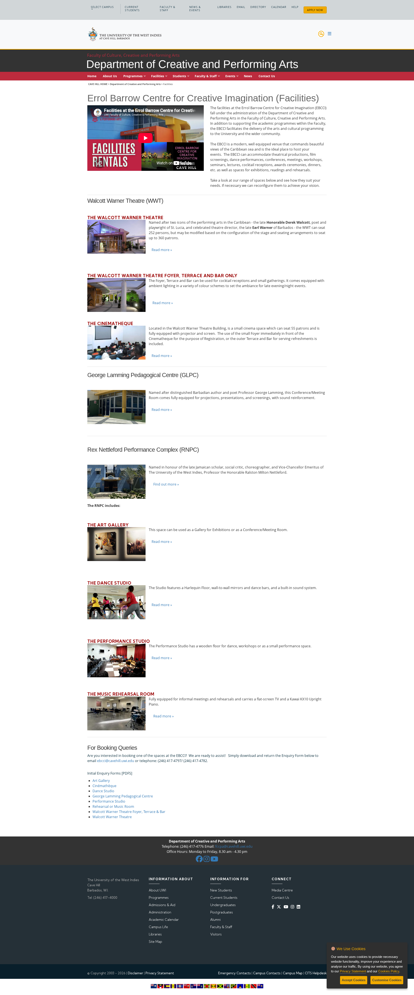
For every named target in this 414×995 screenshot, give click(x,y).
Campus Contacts (267, 973)
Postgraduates (221, 912)
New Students (221, 890)
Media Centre (282, 890)
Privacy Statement (160, 973)
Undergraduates (223, 905)
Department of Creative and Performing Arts (135, 84)
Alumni (215, 920)
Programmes (159, 898)
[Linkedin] (299, 907)
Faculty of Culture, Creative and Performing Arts (133, 55)
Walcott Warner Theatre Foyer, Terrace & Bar (129, 811)
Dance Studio (103, 791)
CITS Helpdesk (316, 973)
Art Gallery (101, 780)
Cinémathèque (104, 785)
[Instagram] (293, 907)
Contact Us (280, 898)
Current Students (132, 9)
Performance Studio (109, 801)
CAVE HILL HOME (97, 84)
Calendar (278, 7)
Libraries (224, 7)
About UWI (157, 890)
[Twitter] (280, 907)
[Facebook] (274, 907)
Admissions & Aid (162, 905)
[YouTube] (287, 907)
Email (241, 7)
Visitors (216, 934)
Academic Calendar (164, 920)
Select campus (102, 7)
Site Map (155, 942)
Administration (160, 912)
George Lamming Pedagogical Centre (123, 796)
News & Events (195, 9)
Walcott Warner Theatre (112, 816)
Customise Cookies (386, 980)
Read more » (162, 249)
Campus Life (158, 927)
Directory (258, 7)
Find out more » (166, 484)
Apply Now (315, 10)
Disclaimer (135, 973)
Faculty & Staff (167, 9)
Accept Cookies (353, 980)
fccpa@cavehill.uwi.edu (233, 846)
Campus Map (293, 973)
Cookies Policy (388, 971)
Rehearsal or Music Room (113, 806)
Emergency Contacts (234, 973)
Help (295, 7)
